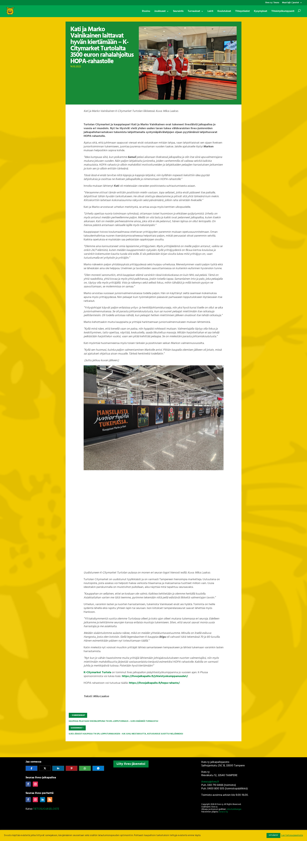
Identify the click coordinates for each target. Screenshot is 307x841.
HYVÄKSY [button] (273, 835)
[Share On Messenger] (98, 768)
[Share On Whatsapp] (85, 768)
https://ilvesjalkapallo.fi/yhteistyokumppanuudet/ (155, 676)
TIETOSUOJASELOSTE (46, 809)
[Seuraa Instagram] (35, 784)
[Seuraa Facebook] (28, 784)
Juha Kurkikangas (234, 809)
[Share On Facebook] (31, 768)
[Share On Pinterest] (71, 768)
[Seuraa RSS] (49, 799)
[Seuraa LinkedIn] (42, 799)
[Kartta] (153, 789)
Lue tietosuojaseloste (292, 835)
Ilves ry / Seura (272, 3)
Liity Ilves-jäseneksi (131, 764)
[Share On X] (45, 768)
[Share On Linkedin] (58, 768)
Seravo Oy (223, 812)
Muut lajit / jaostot (290, 3)
